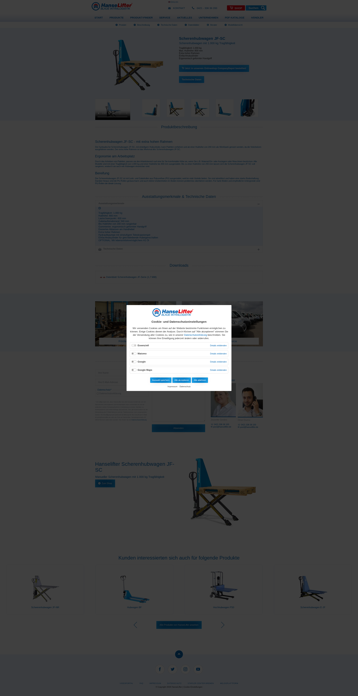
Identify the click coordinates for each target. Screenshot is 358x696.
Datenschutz (185, 386)
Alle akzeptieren (181, 380)
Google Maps (145, 370)
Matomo (142, 353)
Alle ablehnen (200, 380)
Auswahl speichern (160, 380)
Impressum (172, 386)
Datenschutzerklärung (195, 335)
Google (142, 361)
